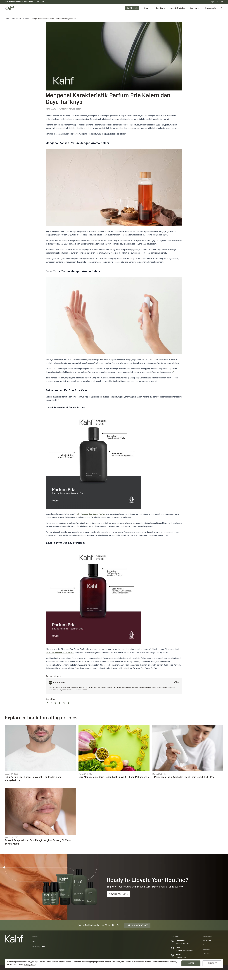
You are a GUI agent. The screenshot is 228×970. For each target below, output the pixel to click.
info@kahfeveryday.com (184, 951)
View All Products (118, 894)
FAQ (33, 942)
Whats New (16, 19)
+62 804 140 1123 (182, 943)
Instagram (207, 941)
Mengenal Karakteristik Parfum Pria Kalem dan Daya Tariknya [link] (54, 19)
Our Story (160, 8)
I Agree (191, 963)
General (26, 19)
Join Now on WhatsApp (137, 925)
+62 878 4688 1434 (183, 958)
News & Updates (177, 8)
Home (7, 19)
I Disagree (212, 963)
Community (195, 8)
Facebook (206, 949)
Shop (146, 8)
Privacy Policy (30, 965)
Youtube (206, 953)
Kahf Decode (132, 8)
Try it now (40, 1)
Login (212, 1)
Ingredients (210, 8)
